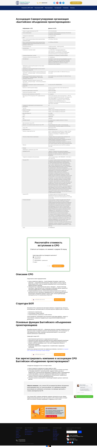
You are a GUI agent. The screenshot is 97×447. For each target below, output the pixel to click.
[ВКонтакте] (47, 446)
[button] (76, 3)
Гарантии (17, 432)
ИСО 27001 (55, 436)
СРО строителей (28, 429)
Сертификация (58, 7)
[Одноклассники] (48, 446)
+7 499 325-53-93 (21, 441)
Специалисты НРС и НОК (27, 7)
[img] (22, 3)
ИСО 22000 (55, 439)
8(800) (43, 3)
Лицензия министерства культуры (44, 429)
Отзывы (17, 434)
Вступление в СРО (39, 7)
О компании (65, 7)
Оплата (17, 431)
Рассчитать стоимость (59, 299)
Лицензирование (49, 7)
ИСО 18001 (55, 431)
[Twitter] (50, 446)
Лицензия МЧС (40, 431)
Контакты (72, 7)
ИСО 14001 (55, 432)
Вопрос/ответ (18, 435)
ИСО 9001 (55, 429)
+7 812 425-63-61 (21, 439)
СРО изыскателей (28, 432)
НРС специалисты (28, 434)
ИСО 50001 (55, 438)
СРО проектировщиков (29, 431)
